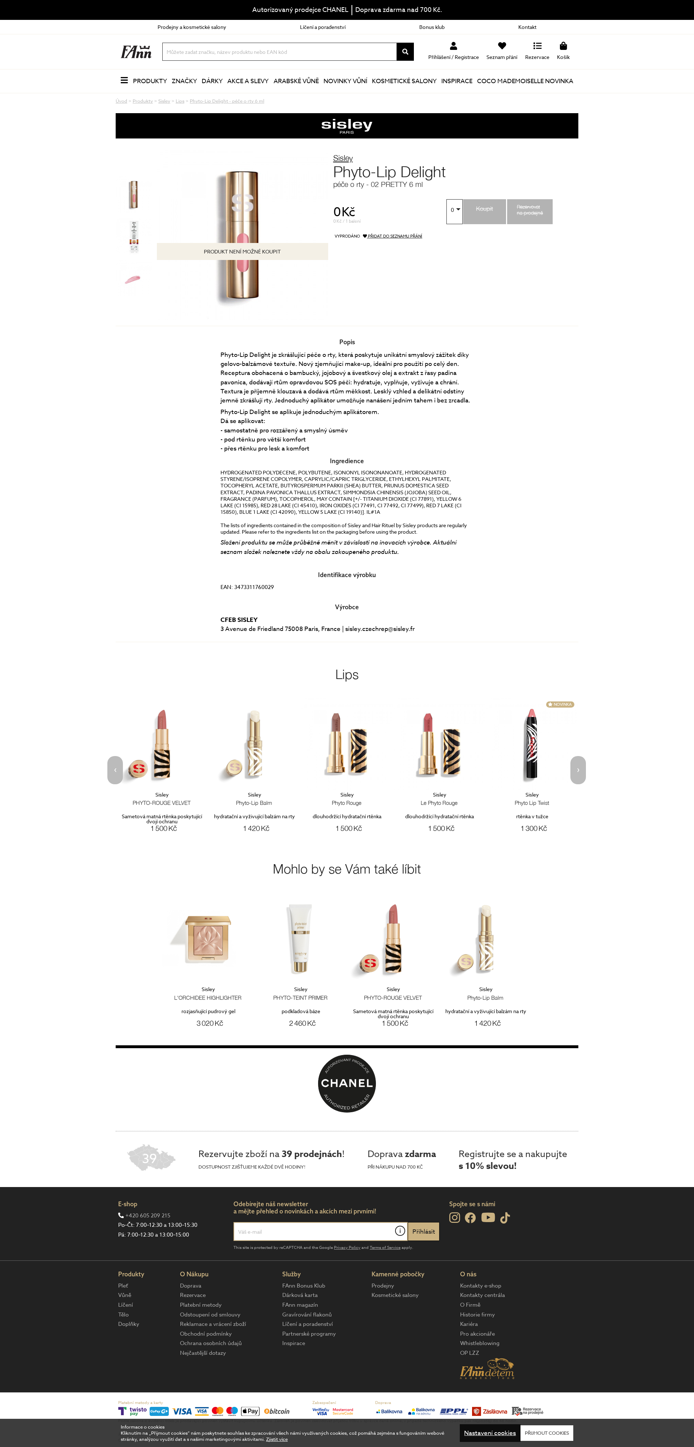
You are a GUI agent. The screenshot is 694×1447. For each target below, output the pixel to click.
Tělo (123, 1315)
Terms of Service (385, 1248)
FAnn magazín (300, 1305)
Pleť (123, 1286)
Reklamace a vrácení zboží (213, 1324)
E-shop (127, 1204)
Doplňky (128, 1324)
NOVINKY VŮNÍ (345, 81)
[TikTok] (505, 1218)
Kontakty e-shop (480, 1286)
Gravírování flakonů (307, 1315)
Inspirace (456, 81)
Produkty (150, 81)
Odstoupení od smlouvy (210, 1315)
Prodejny (383, 1286)
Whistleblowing (480, 1343)
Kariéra (469, 1324)
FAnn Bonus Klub (303, 1286)
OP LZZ (469, 1353)
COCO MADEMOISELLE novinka (525, 81)
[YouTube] (488, 1217)
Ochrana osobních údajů (211, 1343)
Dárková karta (300, 1295)
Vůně (124, 1295)
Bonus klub (432, 27)
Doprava (190, 1286)
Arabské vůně (296, 81)
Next (578, 770)
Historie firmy (477, 1315)
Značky (184, 81)
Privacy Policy (347, 1248)
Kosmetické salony (404, 81)
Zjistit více (277, 1439)
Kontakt (527, 27)
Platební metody (201, 1305)
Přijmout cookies (547, 1433)
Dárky (212, 81)
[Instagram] (454, 1218)
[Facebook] (470, 1218)
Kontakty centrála (482, 1295)
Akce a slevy (248, 81)
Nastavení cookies (490, 1433)
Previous (115, 770)
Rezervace (193, 1295)
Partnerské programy (309, 1334)
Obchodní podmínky (206, 1334)
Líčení (125, 1305)
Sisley (343, 158)
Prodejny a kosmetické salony (192, 27)
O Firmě (470, 1305)
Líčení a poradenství (323, 27)
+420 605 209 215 (147, 1216)
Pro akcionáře (477, 1334)
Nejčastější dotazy (203, 1353)
